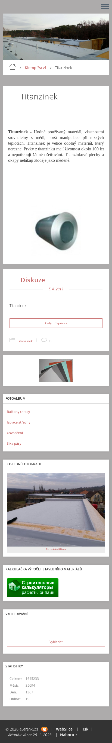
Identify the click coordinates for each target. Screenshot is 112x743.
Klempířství (35, 67)
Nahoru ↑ (68, 734)
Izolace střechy (18, 422)
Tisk (84, 729)
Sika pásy (14, 443)
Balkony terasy (18, 411)
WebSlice (64, 729)
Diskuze (32, 279)
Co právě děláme (56, 549)
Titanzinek (25, 341)
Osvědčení (15, 433)
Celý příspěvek (56, 323)
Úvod (12, 66)
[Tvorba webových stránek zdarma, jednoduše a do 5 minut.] (44, 729)
